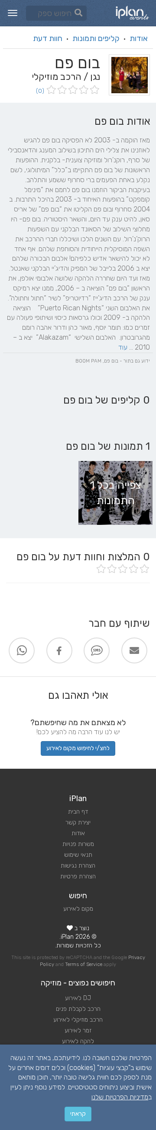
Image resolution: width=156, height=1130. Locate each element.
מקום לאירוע (78, 908)
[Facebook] (59, 650)
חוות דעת (47, 38)
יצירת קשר (78, 822)
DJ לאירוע (78, 998)
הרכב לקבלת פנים (78, 1009)
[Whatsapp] (22, 650)
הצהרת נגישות (78, 865)
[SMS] (97, 650)
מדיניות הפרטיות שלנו (119, 1097)
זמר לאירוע (78, 1030)
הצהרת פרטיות (78, 876)
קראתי (78, 1113)
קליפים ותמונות (96, 38)
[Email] (134, 650)
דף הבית (78, 811)
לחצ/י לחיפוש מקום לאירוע (78, 748)
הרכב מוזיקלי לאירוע (78, 1019)
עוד (122, 347)
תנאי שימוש (78, 855)
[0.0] (72, 90)
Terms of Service (83, 964)
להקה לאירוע (78, 1041)
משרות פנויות (78, 844)
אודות (139, 38)
